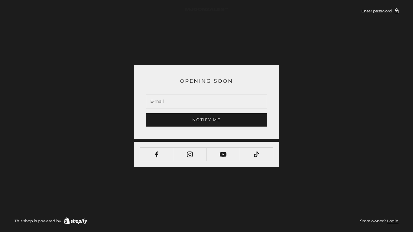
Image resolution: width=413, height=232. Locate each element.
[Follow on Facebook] (156, 154)
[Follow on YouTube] (223, 154)
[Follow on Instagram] (189, 154)
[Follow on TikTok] (256, 154)
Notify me (206, 119)
